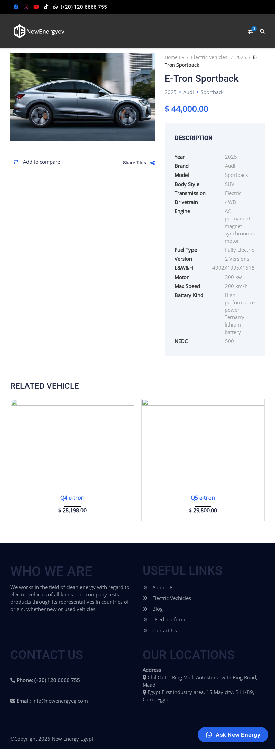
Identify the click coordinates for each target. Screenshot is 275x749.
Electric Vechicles (171, 598)
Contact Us (164, 630)
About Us (162, 587)
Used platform (168, 619)
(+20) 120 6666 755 (84, 7)
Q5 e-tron (203, 497)
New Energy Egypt (72, 738)
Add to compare (41, 161)
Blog (157, 608)
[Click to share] (152, 162)
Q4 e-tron (72, 497)
